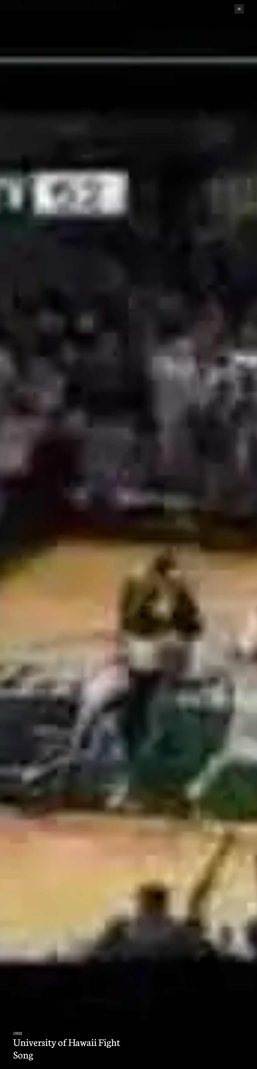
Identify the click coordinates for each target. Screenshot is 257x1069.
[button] (239, 9)
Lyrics (17, 1033)
